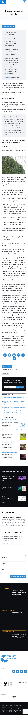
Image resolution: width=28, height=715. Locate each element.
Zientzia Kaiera (6, 588)
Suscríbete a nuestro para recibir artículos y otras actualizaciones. (13, 382)
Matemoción (5, 8)
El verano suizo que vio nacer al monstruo (14, 405)
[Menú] (24, 1)
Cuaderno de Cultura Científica (13, 708)
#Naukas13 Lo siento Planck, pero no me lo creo (8, 478)
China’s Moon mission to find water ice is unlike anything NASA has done (19, 636)
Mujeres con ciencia (8, 610)
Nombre (4, 557)
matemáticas (5, 373)
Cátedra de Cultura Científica (14, 705)
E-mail (4, 563)
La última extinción (17, 612)
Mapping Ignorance (8, 632)
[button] (5, 355)
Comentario (5, 543)
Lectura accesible (8, 26)
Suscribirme (20, 387)
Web (3, 569)
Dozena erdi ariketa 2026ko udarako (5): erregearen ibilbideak (19, 592)
